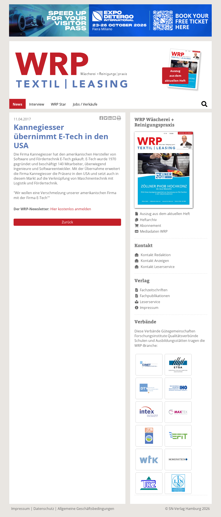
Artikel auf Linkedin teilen (110, 120)
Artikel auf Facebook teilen (101, 120)
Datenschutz (43, 508)
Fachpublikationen (155, 295)
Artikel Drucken (119, 120)
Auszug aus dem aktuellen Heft (165, 213)
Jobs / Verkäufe (85, 104)
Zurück (67, 222)
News (17, 104)
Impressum (149, 307)
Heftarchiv (148, 219)
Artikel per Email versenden (114, 120)
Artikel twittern (106, 120)
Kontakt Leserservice (158, 266)
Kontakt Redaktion (156, 254)
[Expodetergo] (110, 35)
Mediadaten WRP (154, 231)
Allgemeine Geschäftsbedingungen (86, 508)
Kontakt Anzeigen (155, 260)
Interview (36, 104)
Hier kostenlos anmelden (70, 209)
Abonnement (150, 225)
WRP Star (58, 104)
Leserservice (150, 301)
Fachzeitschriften (153, 290)
